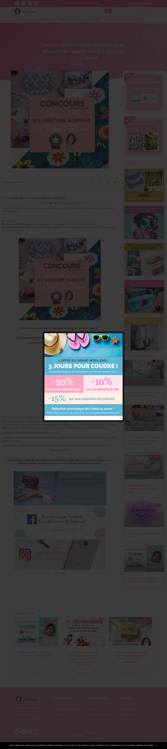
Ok (156, 745)
